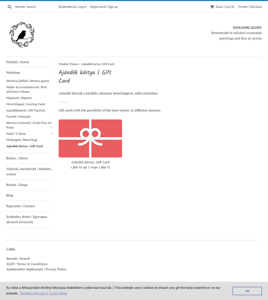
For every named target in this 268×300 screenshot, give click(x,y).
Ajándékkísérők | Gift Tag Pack (25, 110)
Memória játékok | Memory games (27, 81)
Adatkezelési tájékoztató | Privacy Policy (36, 269)
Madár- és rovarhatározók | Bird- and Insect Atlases (26, 89)
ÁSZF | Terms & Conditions (27, 264)
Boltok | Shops (17, 184)
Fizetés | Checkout (250, 7)
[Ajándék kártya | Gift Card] (90, 138)
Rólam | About (17, 158)
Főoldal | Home (17, 62)
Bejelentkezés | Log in (72, 7)
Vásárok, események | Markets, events (29, 171)
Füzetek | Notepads (18, 116)
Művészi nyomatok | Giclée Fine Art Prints (29, 125)
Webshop (29, 72)
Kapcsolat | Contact (20, 206)
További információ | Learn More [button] (43, 293)
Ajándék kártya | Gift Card (24, 146)
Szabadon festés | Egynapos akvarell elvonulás (26, 219)
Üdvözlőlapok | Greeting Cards (25, 104)
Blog (9, 195)
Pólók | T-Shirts (29, 134)
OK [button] (247, 291)
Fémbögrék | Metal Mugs (21, 140)
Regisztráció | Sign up (104, 7)
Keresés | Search (18, 258)
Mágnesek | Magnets (19, 98)
